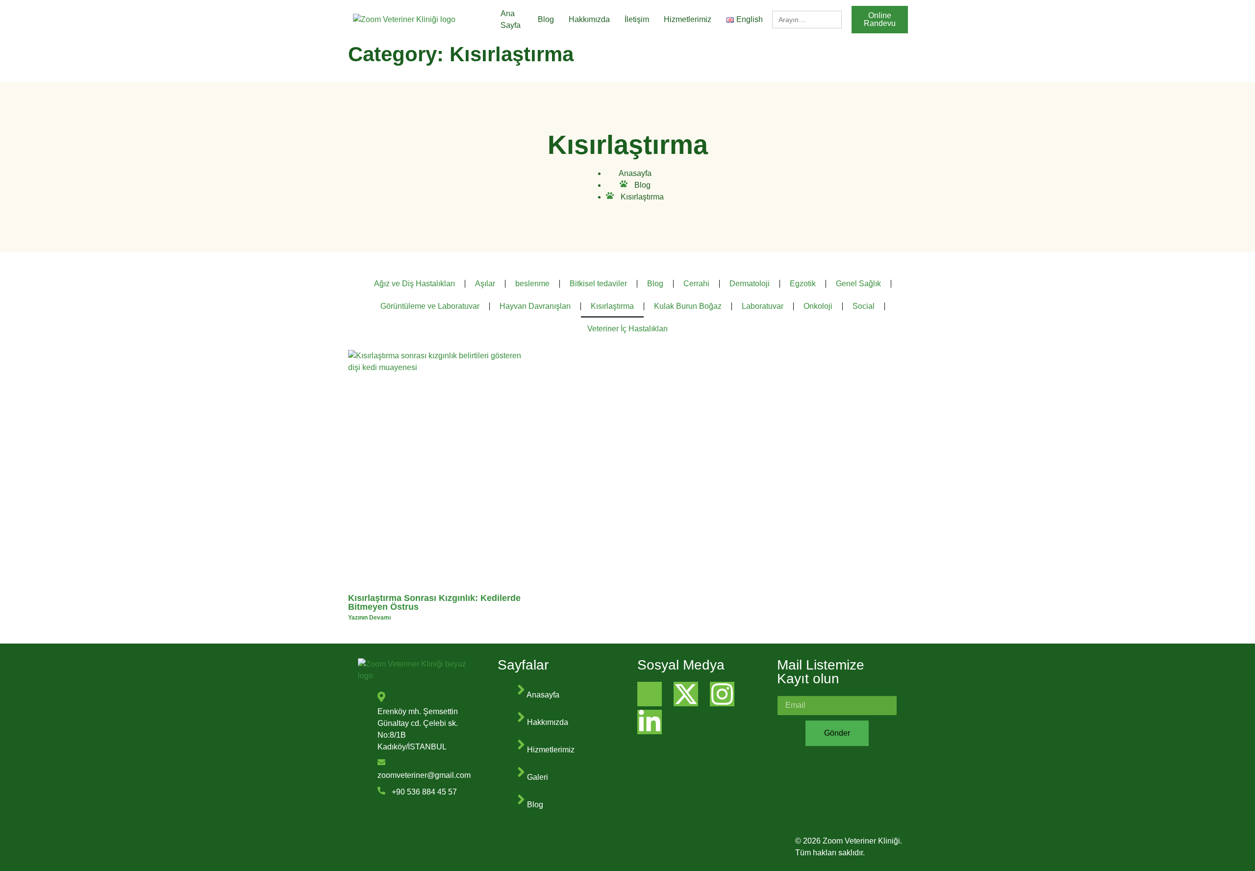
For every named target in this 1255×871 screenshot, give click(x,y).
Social (864, 306)
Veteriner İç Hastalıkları (627, 328)
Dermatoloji (749, 283)
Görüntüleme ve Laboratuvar (429, 306)
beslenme (532, 283)
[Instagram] (722, 694)
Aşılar (485, 283)
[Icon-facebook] (649, 694)
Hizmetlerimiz (687, 19)
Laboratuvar (762, 306)
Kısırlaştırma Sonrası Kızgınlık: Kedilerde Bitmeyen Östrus (434, 602)
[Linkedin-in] (649, 722)
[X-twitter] (686, 694)
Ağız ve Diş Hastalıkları (414, 283)
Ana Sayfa (511, 19)
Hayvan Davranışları (535, 306)
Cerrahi (696, 283)
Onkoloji (817, 306)
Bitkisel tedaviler (598, 283)
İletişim (637, 19)
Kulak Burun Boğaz (688, 306)
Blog (546, 19)
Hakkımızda (589, 19)
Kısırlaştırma (612, 306)
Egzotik (803, 283)
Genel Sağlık (858, 283)
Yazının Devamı (369, 617)
